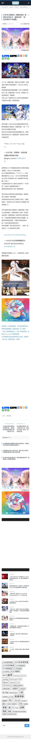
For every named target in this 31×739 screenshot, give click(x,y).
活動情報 (25, 704)
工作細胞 (8, 704)
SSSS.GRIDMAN (6, 685)
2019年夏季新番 (20, 665)
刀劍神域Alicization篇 (7, 697)
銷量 (9, 711)
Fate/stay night (13, 679)
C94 (21, 675)
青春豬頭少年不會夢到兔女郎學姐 (9, 714)
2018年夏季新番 (8, 662)
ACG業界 (7, 675)
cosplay (5, 679)
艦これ (11, 707)
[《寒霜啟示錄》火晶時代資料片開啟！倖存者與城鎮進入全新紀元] (5, 625)
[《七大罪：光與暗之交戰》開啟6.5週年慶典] (5, 649)
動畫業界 (4, 701)
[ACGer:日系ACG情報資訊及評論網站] (15, 3)
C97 (25, 675)
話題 (22, 707)
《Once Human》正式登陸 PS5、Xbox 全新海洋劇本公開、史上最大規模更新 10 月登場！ (19, 578)
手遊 (20, 704)
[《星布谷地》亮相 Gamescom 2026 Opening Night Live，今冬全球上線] (5, 593)
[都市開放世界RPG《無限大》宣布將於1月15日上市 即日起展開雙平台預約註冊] (5, 585)
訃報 (17, 707)
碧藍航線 (9, 415)
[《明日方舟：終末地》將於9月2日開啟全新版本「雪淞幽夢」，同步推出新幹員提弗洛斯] (5, 609)
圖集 (3, 704)
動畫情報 (19, 696)
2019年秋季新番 (17, 668)
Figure (5, 682)
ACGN (21, 23)
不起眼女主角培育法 (18, 685)
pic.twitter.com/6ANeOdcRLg (15, 235)
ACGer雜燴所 (15, 671)
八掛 (3, 415)
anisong (16, 675)
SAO (18, 682)
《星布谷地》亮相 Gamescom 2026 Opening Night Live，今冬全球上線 (18, 594)
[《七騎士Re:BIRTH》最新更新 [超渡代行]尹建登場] (5, 641)
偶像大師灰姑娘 (13, 692)
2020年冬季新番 (5, 671)
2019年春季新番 (7, 668)
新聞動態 (25, 23)
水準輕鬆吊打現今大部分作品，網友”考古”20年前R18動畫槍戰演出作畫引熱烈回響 (15, 451)
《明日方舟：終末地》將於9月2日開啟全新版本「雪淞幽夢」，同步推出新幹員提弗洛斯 (19, 610)
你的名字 (22, 689)
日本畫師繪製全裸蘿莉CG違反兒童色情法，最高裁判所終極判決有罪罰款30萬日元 (16, 444)
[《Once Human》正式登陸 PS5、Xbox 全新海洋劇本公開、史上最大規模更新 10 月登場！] (5, 576)
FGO (20, 679)
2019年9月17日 (9, 246)
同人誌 (17, 701)
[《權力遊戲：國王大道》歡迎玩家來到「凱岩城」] (5, 633)
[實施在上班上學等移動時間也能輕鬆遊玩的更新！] (5, 618)
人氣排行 (14, 688)
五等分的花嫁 (5, 689)
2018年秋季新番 (21, 662)
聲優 (5, 707)
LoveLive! (13, 682)
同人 (11, 700)
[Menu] (3, 3)
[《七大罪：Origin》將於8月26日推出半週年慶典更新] (5, 601)
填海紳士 (5, 23)
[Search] (28, 3)
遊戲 (28, 23)
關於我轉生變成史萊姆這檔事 (19, 711)
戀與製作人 (14, 704)
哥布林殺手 (24, 701)
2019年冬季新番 (8, 666)
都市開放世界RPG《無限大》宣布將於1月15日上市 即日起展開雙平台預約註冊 (19, 586)
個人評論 (5, 693)
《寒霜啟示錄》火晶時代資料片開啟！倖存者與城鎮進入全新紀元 (19, 626)
